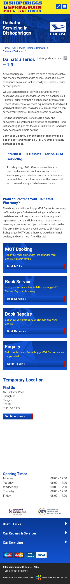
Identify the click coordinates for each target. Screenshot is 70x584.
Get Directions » (15, 416)
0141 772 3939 (44, 139)
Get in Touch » (16, 363)
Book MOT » (14, 266)
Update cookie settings (16, 571)
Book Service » (16, 298)
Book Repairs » (16, 331)
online (19, 143)
